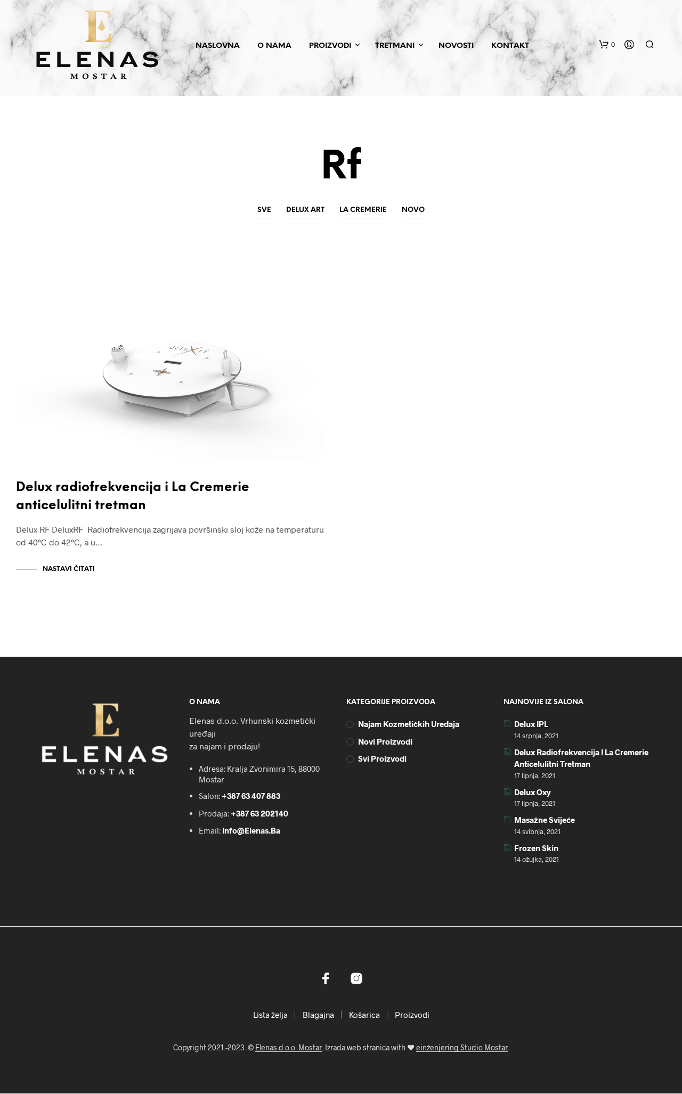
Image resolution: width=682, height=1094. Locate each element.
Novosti (456, 46)
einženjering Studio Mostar (462, 1047)
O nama (274, 46)
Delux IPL (531, 724)
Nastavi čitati (69, 569)
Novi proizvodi (385, 741)
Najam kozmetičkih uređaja (408, 724)
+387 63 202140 (259, 813)
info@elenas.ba (251, 830)
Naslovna (218, 46)
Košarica (364, 1014)
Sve (264, 210)
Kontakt (510, 46)
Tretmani (395, 46)
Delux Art (305, 210)
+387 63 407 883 (251, 796)
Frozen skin (536, 848)
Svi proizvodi (382, 758)
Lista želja (270, 1014)
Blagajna (318, 1014)
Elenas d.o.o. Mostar (288, 1047)
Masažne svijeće (544, 819)
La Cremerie (363, 210)
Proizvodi (330, 46)
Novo (413, 210)
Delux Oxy (532, 792)
